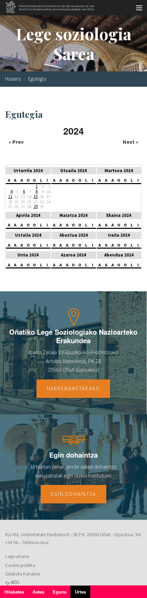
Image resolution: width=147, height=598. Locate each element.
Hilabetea (14, 592)
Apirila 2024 (28, 215)
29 (36, 206)
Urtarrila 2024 (28, 170)
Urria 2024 (28, 255)
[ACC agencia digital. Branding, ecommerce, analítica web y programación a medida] (12, 583)
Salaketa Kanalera (22, 574)
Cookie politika (20, 565)
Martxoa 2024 (119, 170)
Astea (38, 592)
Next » (130, 141)
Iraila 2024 (119, 235)
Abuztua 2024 (73, 235)
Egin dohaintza (73, 494)
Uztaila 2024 (28, 235)
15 (36, 196)
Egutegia (37, 78)
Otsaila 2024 (73, 170)
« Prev (16, 141)
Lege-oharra (17, 556)
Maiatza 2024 (73, 215)
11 (10, 196)
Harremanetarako (73, 388)
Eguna (59, 592)
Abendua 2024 (119, 255)
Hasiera (13, 78)
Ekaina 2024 (118, 215)
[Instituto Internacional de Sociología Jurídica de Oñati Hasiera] (47, 5)
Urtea (82, 593)
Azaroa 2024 (73, 255)
